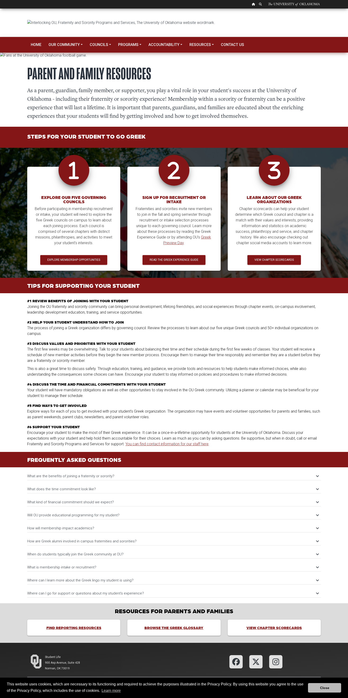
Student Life (53, 657)
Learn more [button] (111, 691)
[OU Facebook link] (236, 661)
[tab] (174, 473)
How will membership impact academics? (172, 528)
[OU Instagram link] (275, 661)
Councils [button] (99, 44)
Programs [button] (128, 44)
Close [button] (324, 688)
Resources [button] (200, 44)
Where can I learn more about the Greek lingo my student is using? (172, 580)
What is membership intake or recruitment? (172, 567)
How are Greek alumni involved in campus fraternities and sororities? (172, 541)
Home (36, 44)
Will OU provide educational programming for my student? (172, 515)
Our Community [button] (64, 44)
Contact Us (232, 44)
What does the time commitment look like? (172, 489)
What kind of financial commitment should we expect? (172, 502)
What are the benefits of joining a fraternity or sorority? (172, 476)
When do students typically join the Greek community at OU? (172, 554)
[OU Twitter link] (255, 661)
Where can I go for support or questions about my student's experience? (172, 593)
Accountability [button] (163, 44)
